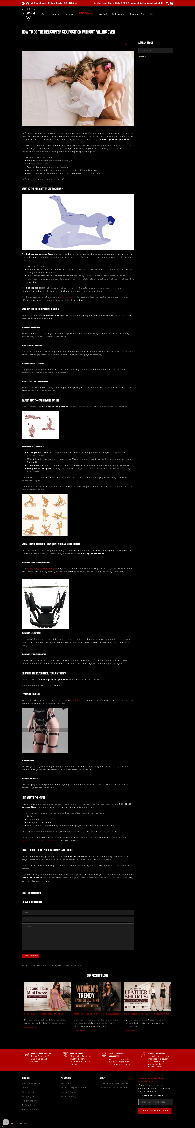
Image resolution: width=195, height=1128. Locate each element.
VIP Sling (86, 13)
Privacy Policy (29, 1101)
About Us (27, 1088)
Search (142, 56)
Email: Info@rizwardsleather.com (116, 1083)
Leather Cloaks (68, 1092)
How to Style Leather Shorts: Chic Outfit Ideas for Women (146, 1014)
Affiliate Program (31, 1083)
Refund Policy (29, 1105)
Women (55, 14)
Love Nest (102, 14)
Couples (69, 14)
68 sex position (68, 297)
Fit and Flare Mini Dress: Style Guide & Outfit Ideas (43, 1014)
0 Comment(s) (127, 45)
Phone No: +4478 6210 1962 (114, 1088)
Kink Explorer (118, 14)
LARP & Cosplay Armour (73, 1088)
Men (44, 14)
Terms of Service (30, 1109)
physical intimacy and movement (39, 840)
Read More (30, 1027)
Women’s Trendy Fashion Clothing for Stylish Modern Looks (97, 1014)
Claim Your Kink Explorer (155, 1110)
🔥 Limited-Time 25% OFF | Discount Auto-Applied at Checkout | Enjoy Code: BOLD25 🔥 (113, 3)
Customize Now (138, 14)
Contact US (28, 1092)
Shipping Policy (30, 1096)
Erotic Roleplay (69, 1096)
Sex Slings (66, 1083)
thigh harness (78, 700)
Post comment (30, 956)
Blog (152, 14)
